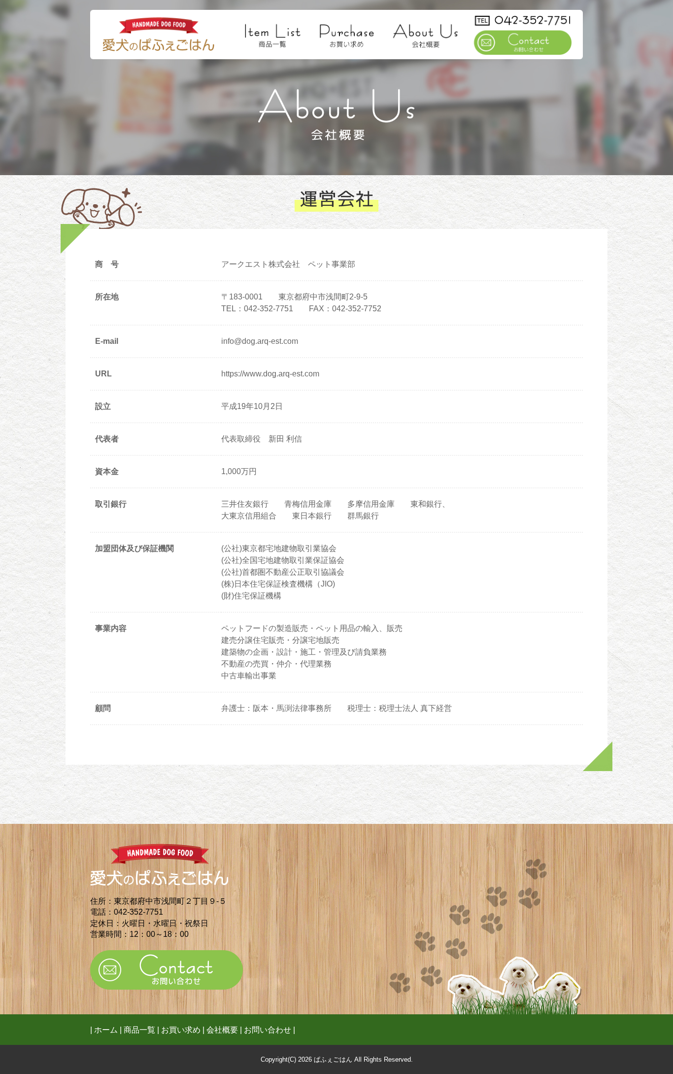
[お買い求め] (346, 33)
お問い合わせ (267, 1030)
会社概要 (222, 1030)
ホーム (106, 1030)
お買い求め (181, 1030)
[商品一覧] (273, 33)
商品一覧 (139, 1030)
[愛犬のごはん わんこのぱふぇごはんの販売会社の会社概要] (158, 33)
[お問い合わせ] (522, 33)
